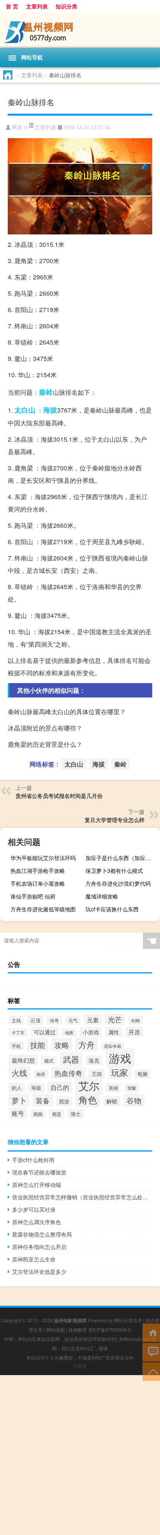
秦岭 (46, 392)
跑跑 (38, 1114)
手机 (16, 1045)
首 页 (12, 6)
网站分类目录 (128, 1320)
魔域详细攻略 (101, 896)
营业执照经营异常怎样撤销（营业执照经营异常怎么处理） (82, 1197)
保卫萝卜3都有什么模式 (114, 870)
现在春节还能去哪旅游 (39, 1172)
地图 (69, 1032)
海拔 (50, 410)
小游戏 (91, 1032)
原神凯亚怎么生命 (34, 1259)
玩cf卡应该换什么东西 (112, 909)
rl (26, 127)
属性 (113, 1032)
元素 (93, 1019)
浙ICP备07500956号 (110, 1329)
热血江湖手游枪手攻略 (37, 870)
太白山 (24, 410)
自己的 (59, 1087)
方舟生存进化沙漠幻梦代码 (118, 883)
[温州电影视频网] (80, 30)
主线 (16, 1020)
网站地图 (55, 1329)
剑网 (135, 1020)
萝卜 (19, 1100)
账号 (18, 1113)
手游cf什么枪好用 (33, 1160)
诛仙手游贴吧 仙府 (33, 896)
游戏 (120, 1057)
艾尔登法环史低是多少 (39, 1271)
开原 (134, 1032)
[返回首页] (151, 1332)
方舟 (86, 1044)
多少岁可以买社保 (34, 1209)
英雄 (113, 1087)
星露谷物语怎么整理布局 (42, 1234)
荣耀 (131, 1088)
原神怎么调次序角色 (36, 1222)
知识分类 (66, 6)
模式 (49, 1060)
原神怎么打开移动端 (36, 1184)
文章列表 (37, 6)
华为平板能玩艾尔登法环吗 (43, 858)
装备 (43, 1100)
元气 (73, 1020)
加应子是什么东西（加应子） (120, 858)
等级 (36, 1087)
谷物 (134, 1100)
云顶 (35, 1020)
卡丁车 (18, 1032)
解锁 (111, 1101)
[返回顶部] (151, 1371)
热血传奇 (68, 1073)
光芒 (115, 1019)
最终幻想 (23, 1060)
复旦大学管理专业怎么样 (114, 820)
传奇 (54, 1020)
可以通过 (45, 1032)
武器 (71, 1059)
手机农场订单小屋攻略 (37, 883)
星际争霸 (112, 1046)
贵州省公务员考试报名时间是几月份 (59, 796)
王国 (97, 1073)
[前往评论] (151, 1351)
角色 (87, 1099)
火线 (19, 1072)
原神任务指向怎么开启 (39, 1247)
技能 (37, 1044)
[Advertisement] (80, 1455)
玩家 (119, 1072)
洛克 (94, 1060)
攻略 (61, 1044)
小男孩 (80, 1365)
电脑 (142, 1073)
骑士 (76, 1113)
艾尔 (88, 1085)
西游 (64, 1101)
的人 (17, 1087)
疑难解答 (77, 1329)
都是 (56, 1113)
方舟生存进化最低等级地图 (43, 909)
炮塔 (41, 1074)
